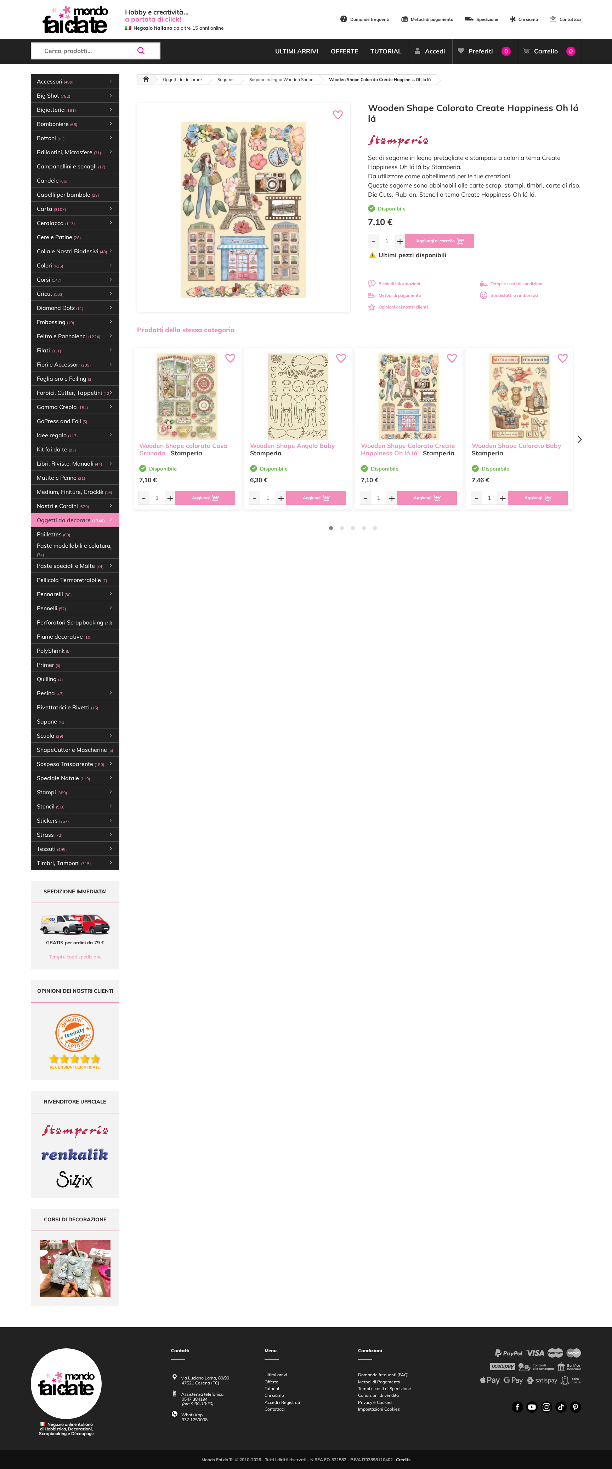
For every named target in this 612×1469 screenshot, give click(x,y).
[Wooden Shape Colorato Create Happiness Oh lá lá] (409, 396)
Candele (52, 180)
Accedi (435, 51)
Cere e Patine (59, 237)
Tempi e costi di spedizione (517, 283)
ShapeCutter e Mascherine (75, 749)
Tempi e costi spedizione (75, 957)
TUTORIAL (386, 51)
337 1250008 (195, 1419)
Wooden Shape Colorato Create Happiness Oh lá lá (408, 449)
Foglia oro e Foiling (64, 378)
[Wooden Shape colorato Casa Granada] (187, 396)
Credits (403, 1459)
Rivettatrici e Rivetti (67, 707)
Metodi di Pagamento (379, 1381)
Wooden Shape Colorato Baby (516, 445)
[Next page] (579, 439)
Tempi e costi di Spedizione (384, 1388)
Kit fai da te (56, 449)
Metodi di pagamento (432, 19)
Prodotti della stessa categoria (186, 330)
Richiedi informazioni (399, 283)
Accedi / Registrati (282, 1402)
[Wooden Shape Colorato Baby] (520, 396)
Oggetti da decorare (182, 79)
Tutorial (272, 1388)
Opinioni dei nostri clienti (403, 307)
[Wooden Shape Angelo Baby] (298, 396)
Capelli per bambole (68, 194)
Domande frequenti (369, 19)
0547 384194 (195, 1399)
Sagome (225, 79)
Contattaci (570, 19)
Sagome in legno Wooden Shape (281, 79)
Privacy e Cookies (375, 1402)
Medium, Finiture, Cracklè (74, 491)
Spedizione (487, 19)
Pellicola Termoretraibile (72, 579)
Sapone (51, 721)
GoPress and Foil (62, 421)
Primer (48, 664)
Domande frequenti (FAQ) (383, 1374)
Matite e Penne (61, 477)
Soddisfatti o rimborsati (514, 295)
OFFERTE (344, 51)
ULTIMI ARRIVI (296, 51)
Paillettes (53, 534)
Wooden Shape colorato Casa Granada (183, 449)
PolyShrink (53, 650)
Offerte (271, 1381)
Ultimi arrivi (276, 1374)
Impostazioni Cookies (379, 1409)
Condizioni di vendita (378, 1395)
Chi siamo (528, 19)
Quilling (50, 678)
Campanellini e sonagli (71, 166)
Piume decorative (64, 636)
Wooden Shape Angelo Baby (292, 445)
